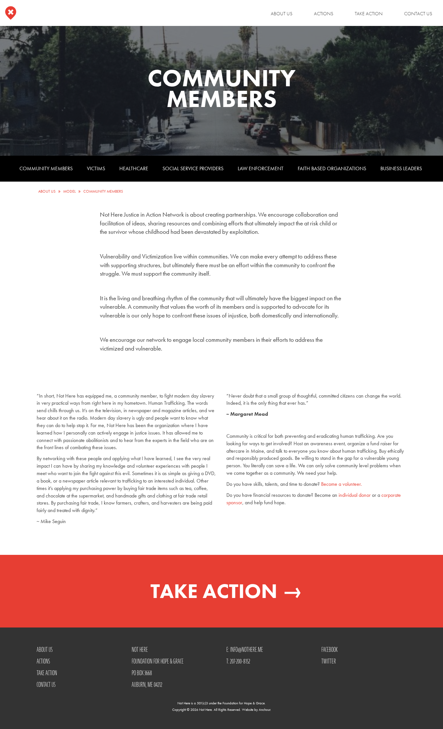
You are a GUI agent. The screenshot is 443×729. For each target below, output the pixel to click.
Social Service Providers (192, 168)
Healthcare (133, 168)
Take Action (369, 13)
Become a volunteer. (341, 484)
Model (69, 191)
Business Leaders (401, 168)
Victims (96, 168)
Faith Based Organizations (332, 168)
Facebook (329, 649)
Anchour (264, 709)
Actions (323, 13)
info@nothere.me (246, 649)
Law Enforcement (260, 168)
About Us (282, 13)
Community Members (46, 168)
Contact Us (418, 13)
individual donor (354, 495)
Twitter (328, 661)
